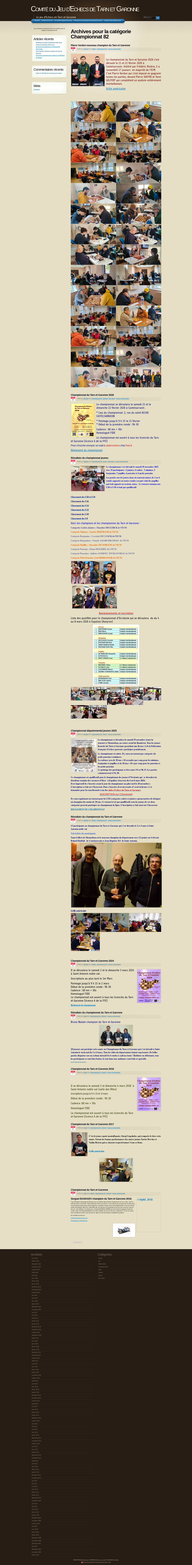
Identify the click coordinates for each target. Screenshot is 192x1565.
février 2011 (35, 1492)
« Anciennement (76, 1242)
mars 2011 (35, 1489)
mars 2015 (35, 1409)
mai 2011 (34, 1483)
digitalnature (85, 1560)
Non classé (112, 398)
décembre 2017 (36, 1352)
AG (99, 1261)
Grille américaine (116, 88)
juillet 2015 (35, 1404)
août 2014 (35, 1424)
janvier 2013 (35, 1452)
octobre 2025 (36, 1269)
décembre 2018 (36, 1326)
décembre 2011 (36, 1475)
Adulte (94, 49)
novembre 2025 (36, 1267)
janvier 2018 (35, 1349)
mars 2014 (35, 1432)
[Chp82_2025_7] (80, 712)
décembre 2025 (36, 1264)
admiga (86, 49)
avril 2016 (35, 1384)
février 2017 (35, 1369)
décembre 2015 (36, 1395)
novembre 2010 (36, 1500)
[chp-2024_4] (85, 941)
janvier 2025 (35, 1284)
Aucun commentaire (114, 49)
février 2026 (35, 1261)
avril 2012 (35, 1463)
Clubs (100, 1269)
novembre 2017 (36, 1355)
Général (105, 398)
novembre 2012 (36, 1458)
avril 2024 (35, 1298)
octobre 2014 (36, 1421)
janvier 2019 (35, 1324)
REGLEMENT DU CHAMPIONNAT (88, 809)
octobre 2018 (36, 1332)
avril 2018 (35, 1341)
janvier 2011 (35, 1495)
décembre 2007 (36, 1543)
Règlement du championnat (86, 450)
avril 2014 (35, 1429)
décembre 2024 (36, 1287)
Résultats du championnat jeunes (89, 457)
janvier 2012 (35, 1472)
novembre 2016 (36, 1375)
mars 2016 (35, 1386)
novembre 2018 (36, 1329)
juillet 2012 (35, 1461)
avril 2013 (35, 1446)
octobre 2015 (36, 1401)
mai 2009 (34, 1526)
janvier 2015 (35, 1415)
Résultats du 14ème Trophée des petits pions (49, 42)
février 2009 (35, 1532)
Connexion (37, 89)
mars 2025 (35, 1278)
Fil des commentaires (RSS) (101, 1562)
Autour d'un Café (101, 1560)
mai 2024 (34, 1295)
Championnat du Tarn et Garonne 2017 (92, 1124)
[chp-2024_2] (114, 922)
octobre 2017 (36, 1358)
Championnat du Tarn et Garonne (89, 1189)
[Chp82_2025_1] (80, 693)
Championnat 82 (102, 49)
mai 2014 (34, 1426)
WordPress (116, 1560)
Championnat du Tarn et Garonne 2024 (92, 960)
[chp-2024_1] (85, 922)
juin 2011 (34, 1480)
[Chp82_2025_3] (98, 693)
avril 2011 (35, 1486)
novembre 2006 (36, 1552)
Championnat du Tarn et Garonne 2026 (92, 394)
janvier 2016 (35, 1392)
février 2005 (35, 1555)
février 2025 (35, 1281)
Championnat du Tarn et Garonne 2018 (92, 1068)
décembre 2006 (36, 1549)
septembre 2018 (36, 1335)
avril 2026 (35, 1258)
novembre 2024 (36, 1289)
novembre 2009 (36, 1520)
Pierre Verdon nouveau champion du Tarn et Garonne (100, 45)
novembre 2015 (36, 1398)
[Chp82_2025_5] (134, 699)
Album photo (102, 1264)
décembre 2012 (36, 1455)
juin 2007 (34, 1546)
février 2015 (35, 1412)
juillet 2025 (35, 1272)
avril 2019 (35, 1315)
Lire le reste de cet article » (78, 1062)
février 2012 (35, 1469)
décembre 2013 (36, 1438)
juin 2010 (34, 1503)
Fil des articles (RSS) (88, 1562)
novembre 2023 (36, 1309)
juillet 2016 (35, 1381)
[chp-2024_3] (145, 922)
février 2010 (35, 1512)
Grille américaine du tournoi (79, 1218)
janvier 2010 (35, 1515)
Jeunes (105, 461)
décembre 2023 (36, 1306)
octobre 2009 (36, 1523)
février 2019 (35, 1321)
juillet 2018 (35, 1338)
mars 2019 (35, 1318)
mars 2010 (35, 1509)
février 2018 (35, 1346)
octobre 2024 (36, 1292)
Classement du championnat (79, 1220)
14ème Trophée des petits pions (45, 44)
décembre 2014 (36, 1418)
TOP (109, 1562)
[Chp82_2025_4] (116, 699)
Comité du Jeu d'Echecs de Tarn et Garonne (85, 9)
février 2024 (35, 1304)
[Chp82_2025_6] (152, 693)
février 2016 (35, 1389)
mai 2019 (34, 1312)
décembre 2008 (36, 1538)
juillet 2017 (35, 1361)
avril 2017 (35, 1364)
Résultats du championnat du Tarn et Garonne (96, 816)
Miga (85, 1016)
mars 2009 (35, 1529)
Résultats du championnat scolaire (52, 73)
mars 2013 (35, 1449)
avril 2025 (35, 1275)
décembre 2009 (36, 1518)
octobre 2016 (36, 1378)
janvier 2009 (35, 1535)
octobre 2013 (36, 1443)
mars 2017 (35, 1366)
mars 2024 (35, 1301)
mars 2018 (35, 1344)
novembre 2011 (36, 1478)
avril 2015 (35, 1406)
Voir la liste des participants (83, 833)
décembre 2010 (36, 1498)
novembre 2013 (36, 1441)
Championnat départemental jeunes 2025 (94, 730)
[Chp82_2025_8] (98, 712)
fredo (37, 73)
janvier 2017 (35, 1372)
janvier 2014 (35, 1435)
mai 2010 (34, 1506)
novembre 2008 (36, 1540)
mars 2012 (35, 1466)
